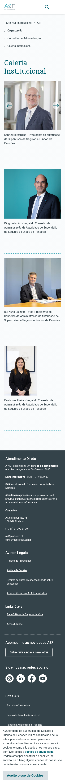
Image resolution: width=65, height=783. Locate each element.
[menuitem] (32, 560)
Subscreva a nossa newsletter (29, 652)
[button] (47, 7)
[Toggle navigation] (58, 7)
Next (56, 105)
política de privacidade (39, 751)
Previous (9, 105)
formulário (32, 484)
